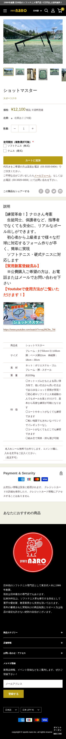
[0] (60, 11)
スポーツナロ (10, 98)
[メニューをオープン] (5, 10)
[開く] (46, 10)
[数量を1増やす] (32, 128)
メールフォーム (42, 175)
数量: (6, 128)
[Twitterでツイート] (53, 191)
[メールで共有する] (60, 191)
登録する (13, 693)
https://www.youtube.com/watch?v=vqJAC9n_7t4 (29, 329)
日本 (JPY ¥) (28, 710)
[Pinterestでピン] (47, 191)
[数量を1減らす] (14, 128)
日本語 (8, 710)
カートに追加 (33, 160)
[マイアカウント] (53, 10)
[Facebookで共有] (41, 191)
